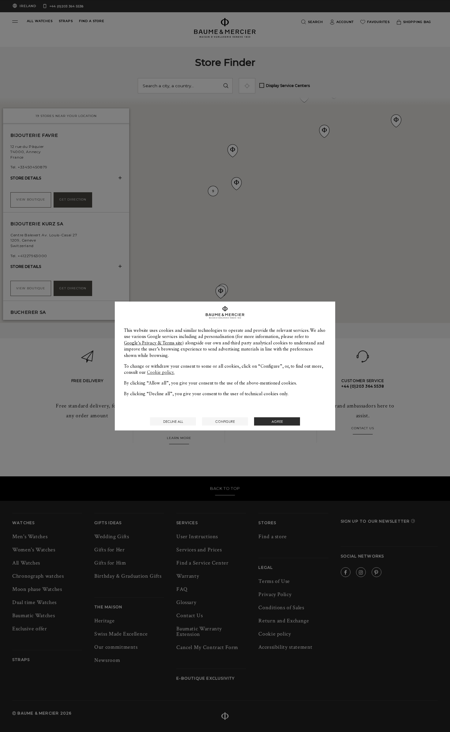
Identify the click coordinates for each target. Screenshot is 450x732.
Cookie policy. (160, 372)
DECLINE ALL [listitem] (173, 421)
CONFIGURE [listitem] (225, 421)
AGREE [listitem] (277, 421)
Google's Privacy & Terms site (153, 342)
